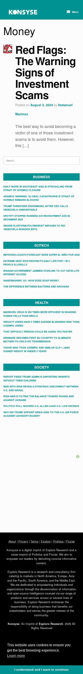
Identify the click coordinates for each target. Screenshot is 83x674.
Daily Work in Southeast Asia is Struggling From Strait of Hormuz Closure (37, 188)
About (12, 541)
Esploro (46, 541)
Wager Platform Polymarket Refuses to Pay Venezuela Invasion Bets (34, 227)
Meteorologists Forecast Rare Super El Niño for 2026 (41, 254)
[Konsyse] (23, 12)
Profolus (58, 541)
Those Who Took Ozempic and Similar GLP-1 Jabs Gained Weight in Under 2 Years (36, 349)
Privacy (23, 541)
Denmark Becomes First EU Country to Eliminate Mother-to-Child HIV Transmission (37, 339)
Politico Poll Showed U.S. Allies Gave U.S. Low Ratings (41, 406)
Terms (35, 541)
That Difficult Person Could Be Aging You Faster (37, 331)
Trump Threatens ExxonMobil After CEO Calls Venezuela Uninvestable (35, 207)
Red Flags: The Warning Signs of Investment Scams (45, 72)
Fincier (70, 541)
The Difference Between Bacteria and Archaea (36, 286)
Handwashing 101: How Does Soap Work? (31, 280)
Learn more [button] (16, 656)
